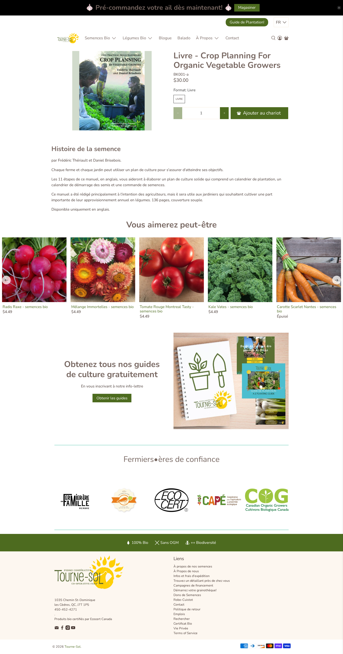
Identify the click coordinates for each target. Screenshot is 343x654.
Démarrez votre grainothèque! (195, 590)
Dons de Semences (187, 595)
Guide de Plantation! (247, 22)
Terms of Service (185, 633)
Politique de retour (186, 609)
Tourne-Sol (73, 646)
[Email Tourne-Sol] (56, 629)
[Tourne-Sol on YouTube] (73, 629)
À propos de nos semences (192, 566)
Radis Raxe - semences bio (25, 306)
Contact (232, 38)
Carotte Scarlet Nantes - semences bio (306, 309)
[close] (339, 8)
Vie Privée (180, 628)
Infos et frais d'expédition (191, 576)
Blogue (165, 38)
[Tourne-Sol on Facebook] (62, 629)
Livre (179, 99)
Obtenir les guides (111, 398)
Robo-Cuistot (183, 600)
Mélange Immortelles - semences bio (102, 306)
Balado (183, 38)
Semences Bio (97, 38)
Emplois (179, 614)
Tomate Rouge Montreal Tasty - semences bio (167, 309)
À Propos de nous (186, 571)
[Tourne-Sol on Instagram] (68, 629)
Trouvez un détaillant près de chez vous (201, 581)
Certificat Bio (182, 623)
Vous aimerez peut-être (171, 224)
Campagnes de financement (193, 585)
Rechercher (181, 619)
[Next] (336, 280)
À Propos (204, 38)
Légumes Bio (134, 38)
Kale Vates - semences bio (230, 306)
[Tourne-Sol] (68, 38)
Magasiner (247, 7)
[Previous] (6, 280)
